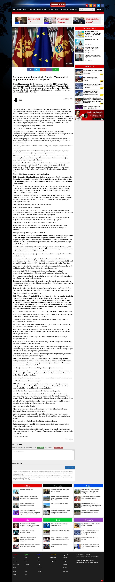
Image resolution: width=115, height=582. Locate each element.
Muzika (39, 564)
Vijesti (25, 9)
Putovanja (39, 567)
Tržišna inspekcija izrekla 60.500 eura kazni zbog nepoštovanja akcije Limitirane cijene (63, 20)
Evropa (14, 571)
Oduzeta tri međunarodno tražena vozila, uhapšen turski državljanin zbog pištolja (60, 498)
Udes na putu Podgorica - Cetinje (59, 503)
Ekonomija (46, 23)
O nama (78, 560)
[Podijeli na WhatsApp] (55, 69)
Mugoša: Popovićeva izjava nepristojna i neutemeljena (93, 56)
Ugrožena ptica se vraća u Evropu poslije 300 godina (90, 524)
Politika (27, 486)
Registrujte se (58, 447)
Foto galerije (53, 561)
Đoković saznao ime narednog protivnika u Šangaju (59, 524)
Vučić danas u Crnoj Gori (92, 39)
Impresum (83, 560)
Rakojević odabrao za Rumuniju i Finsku (59, 545)
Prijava (100, 9)
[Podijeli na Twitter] (37, 69)
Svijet (14, 567)
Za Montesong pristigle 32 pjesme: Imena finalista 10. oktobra (91, 73)
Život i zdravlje (61, 9)
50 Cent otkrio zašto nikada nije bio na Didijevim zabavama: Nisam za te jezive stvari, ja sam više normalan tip (93, 94)
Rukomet (26, 567)
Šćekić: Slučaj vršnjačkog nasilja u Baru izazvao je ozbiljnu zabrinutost (34, 19)
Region (14, 574)
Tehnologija (42, 9)
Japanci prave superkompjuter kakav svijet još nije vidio (92, 101)
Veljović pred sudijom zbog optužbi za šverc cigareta (60, 490)
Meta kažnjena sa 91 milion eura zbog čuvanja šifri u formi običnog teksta (90, 546)
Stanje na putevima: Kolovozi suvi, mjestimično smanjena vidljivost (90, 511)
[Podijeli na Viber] (49, 69)
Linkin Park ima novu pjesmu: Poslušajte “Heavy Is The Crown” (92, 108)
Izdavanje (65, 564)
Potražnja (65, 567)
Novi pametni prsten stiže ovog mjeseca (89, 538)
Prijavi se (40, 447)
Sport (32, 9)
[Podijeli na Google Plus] (43, 69)
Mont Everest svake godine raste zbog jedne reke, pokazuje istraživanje (92, 80)
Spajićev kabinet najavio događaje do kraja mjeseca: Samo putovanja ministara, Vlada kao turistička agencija (93, 34)
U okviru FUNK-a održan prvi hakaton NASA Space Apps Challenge (30, 545)
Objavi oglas (65, 571)
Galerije (53, 554)
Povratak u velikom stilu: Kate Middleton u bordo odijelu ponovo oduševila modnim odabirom (29, 525)
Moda (38, 561)
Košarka (26, 561)
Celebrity (39, 571)
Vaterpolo (27, 564)
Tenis (26, 571)
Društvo (17, 23)
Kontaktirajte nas (90, 560)
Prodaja (64, 561)
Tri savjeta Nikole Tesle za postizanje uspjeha (27, 531)
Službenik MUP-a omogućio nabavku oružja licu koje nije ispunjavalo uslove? (60, 512)
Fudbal (26, 557)
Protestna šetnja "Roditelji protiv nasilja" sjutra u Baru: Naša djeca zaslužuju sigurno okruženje (89, 491)
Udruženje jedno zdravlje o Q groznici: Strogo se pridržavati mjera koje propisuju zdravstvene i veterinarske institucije (91, 505)
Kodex (20, 100)
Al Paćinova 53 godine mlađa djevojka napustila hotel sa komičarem (28, 539)
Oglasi (65, 554)
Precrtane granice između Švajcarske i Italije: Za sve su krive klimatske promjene (91, 86)
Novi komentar (69, 467)
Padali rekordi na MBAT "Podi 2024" (60, 530)
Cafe (51, 9)
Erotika (38, 557)
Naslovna (17, 9)
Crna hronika (76, 23)
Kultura (73, 9)
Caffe (39, 554)
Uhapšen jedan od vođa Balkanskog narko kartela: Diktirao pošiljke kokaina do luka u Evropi (92, 20)
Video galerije (53, 557)
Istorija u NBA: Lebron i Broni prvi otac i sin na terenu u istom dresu (60, 538)
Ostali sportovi (28, 578)
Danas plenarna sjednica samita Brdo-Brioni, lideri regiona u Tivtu (92, 48)
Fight (26, 574)
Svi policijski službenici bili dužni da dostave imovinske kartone (90, 497)
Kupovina (65, 557)
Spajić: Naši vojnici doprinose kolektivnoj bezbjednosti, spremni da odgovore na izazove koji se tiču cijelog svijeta (30, 512)
